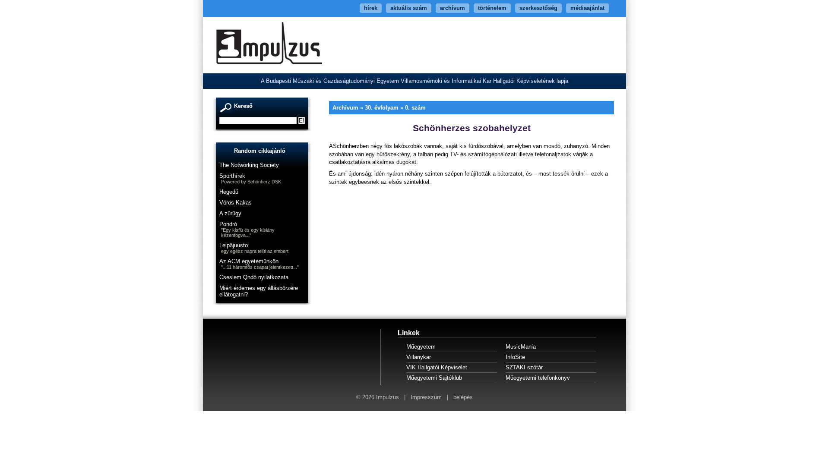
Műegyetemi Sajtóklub (434, 378)
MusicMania (521, 346)
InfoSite (515, 357)
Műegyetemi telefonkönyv (538, 378)
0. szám (415, 107)
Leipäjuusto (233, 245)
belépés (463, 397)
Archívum (345, 107)
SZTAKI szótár (524, 367)
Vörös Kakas (235, 202)
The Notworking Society (249, 165)
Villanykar (418, 357)
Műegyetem (421, 346)
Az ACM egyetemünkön (248, 261)
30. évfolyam (382, 107)
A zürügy (230, 213)
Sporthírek (232, 176)
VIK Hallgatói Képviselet (436, 367)
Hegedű (228, 192)
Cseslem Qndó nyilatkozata (253, 277)
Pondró (228, 224)
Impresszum (426, 397)
